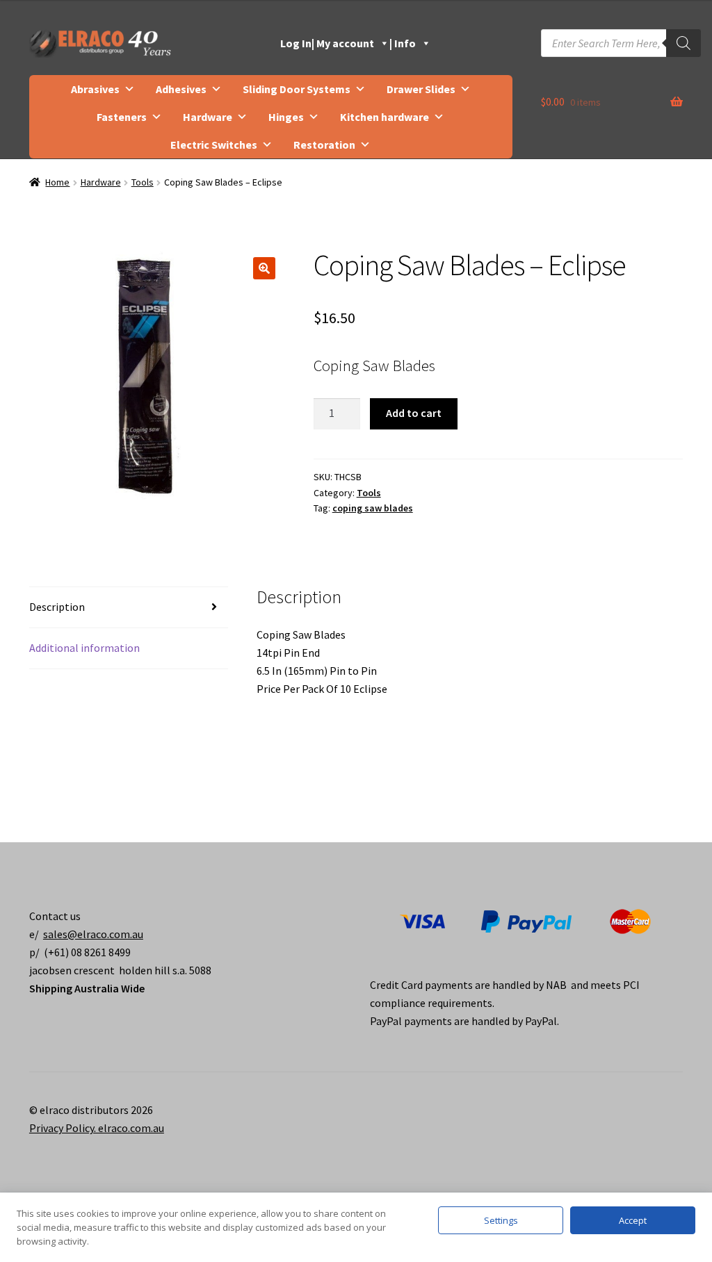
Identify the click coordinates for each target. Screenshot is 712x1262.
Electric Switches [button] (213, 144)
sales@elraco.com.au (93, 934)
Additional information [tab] (84, 648)
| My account (343, 43)
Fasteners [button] (122, 117)
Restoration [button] (324, 144)
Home (57, 182)
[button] (264, 268)
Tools (142, 182)
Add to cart (414, 413)
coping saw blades (372, 508)
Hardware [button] (207, 117)
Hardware (101, 182)
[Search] (683, 43)
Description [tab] (57, 607)
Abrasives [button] (95, 89)
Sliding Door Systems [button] (296, 89)
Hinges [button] (286, 117)
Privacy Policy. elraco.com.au (96, 1128)
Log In (296, 43)
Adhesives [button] (181, 89)
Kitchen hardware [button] (384, 117)
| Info (402, 43)
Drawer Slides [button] (421, 89)
